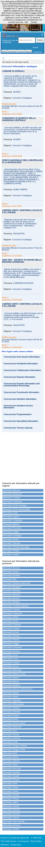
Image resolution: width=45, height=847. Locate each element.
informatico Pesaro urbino (14, 723)
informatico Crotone (11, 628)
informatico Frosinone (12, 647)
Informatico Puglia (11, 532)
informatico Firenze (11, 640)
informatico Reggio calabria (15, 746)
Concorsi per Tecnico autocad (18, 428)
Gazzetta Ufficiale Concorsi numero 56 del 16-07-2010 (22, 341)
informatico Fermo (11, 632)
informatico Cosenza (12, 625)
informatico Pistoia (11, 734)
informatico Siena (10, 765)
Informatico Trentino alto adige (16, 547)
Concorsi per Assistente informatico (21, 364)
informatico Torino (10, 787)
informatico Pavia (10, 719)
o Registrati (37, 52)
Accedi (35, 47)
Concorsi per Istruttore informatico (20, 399)
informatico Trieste (11, 799)
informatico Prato (10, 742)
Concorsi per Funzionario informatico (21, 392)
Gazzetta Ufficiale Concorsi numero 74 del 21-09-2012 (22, 249)
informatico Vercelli (11, 814)
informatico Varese (11, 806)
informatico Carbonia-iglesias (16, 606)
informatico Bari (9, 579)
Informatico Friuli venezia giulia (16, 509)
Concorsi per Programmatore (18, 414)
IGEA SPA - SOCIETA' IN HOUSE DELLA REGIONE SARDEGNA (22, 261)
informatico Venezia (11, 810)
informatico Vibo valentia (13, 821)
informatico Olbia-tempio (13, 704)
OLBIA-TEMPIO (20, 190)
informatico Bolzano (11, 594)
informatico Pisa (10, 731)
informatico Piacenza (12, 727)
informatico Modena (11, 685)
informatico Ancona (11, 568)
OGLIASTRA (19, 234)
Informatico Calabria (11, 498)
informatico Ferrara (11, 636)
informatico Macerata (12, 670)
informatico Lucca (10, 666)
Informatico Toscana (11, 543)
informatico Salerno (11, 761)
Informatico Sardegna (12, 536)
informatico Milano (11, 681)
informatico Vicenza (11, 825)
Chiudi (34, 22)
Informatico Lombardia (12, 520)
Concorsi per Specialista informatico (21, 421)
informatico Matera (11, 678)
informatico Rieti (10, 753)
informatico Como (10, 621)
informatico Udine (10, 802)
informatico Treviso (11, 795)
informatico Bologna (11, 591)
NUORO (17, 92)
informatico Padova (11, 708)
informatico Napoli (11, 693)
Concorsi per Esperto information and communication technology (22, 385)
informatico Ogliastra (12, 700)
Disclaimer (5, 845)
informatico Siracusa (12, 768)
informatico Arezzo (11, 572)
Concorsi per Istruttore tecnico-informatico (18, 407)
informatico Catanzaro (12, 613)
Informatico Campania (12, 502)
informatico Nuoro (10, 697)
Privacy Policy (36, 841)
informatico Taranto (11, 776)
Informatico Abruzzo (11, 490)
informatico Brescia (11, 598)
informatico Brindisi (11, 602)
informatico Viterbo (11, 829)
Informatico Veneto (11, 554)
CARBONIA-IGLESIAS (23, 283)
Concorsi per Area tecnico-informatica (22, 357)
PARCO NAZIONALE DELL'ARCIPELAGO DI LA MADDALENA (22, 161)
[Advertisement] (22, 456)
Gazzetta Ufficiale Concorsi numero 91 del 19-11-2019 (22, 107)
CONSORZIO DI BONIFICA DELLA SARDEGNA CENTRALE (19, 119)
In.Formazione (23, 841)
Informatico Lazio (10, 513)
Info (26, 22)
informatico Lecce (10, 655)
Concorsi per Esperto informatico (19, 377)
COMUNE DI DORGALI (13, 71)
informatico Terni (10, 784)
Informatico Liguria (11, 517)
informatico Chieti (10, 617)
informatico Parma (11, 715)
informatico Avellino (11, 576)
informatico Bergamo (12, 587)
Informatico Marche (11, 524)
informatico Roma (10, 757)
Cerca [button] (40, 40)
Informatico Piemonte (12, 528)
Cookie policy (15, 845)
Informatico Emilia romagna (15, 505)
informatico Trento (10, 791)
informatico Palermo (11, 712)
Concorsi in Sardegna (22, 98)
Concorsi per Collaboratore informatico (22, 370)
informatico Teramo (11, 780)
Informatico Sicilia (10, 539)
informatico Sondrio (11, 772)
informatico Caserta (11, 609)
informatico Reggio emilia (14, 750)
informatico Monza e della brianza (17, 689)
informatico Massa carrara (14, 674)
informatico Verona (11, 818)
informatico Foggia (11, 644)
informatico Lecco (10, 659)
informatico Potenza (11, 738)
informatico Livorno (11, 663)
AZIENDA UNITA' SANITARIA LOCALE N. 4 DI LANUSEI (22, 211)
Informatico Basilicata (12, 494)
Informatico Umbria (11, 551)
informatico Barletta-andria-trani (16, 583)
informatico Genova (11, 651)
